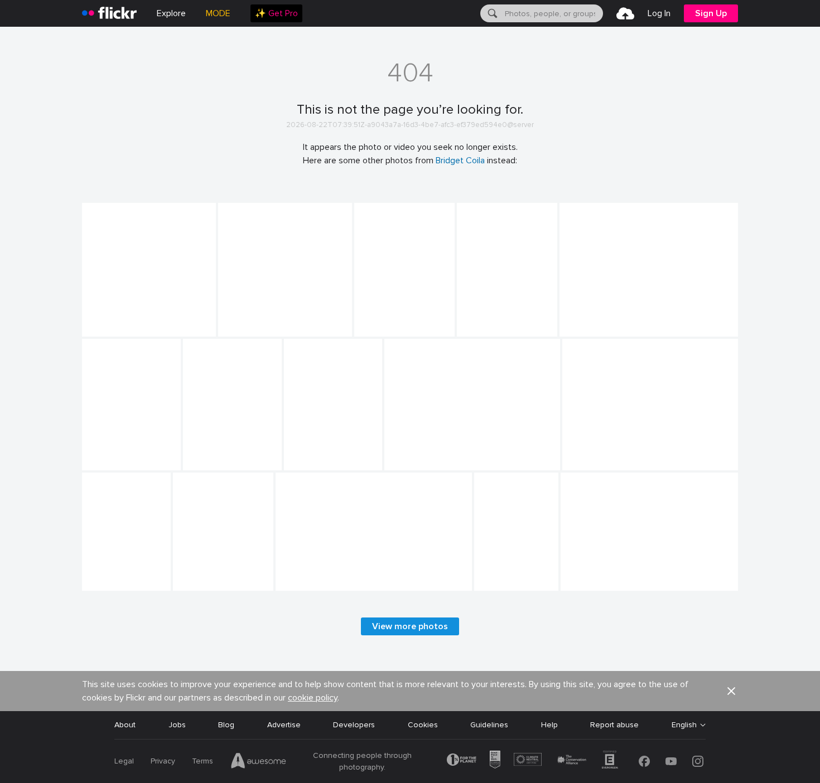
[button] (186, 327)
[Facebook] (644, 761)
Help (549, 724)
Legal (124, 761)
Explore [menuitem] (171, 13)
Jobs (177, 724)
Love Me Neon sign (598, 319)
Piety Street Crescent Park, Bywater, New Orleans (496, 573)
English (684, 725)
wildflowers (208, 453)
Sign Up (711, 13)
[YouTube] (671, 761)
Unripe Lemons (415, 453)
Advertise (284, 724)
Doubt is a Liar (314, 453)
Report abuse (614, 724)
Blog (226, 724)
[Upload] (625, 13)
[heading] (109, 13)
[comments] (206, 327)
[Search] (491, 13)
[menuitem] (276, 13)
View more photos (410, 626)
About (125, 724)
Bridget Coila (460, 160)
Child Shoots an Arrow (608, 453)
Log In (659, 13)
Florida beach (383, 319)
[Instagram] (698, 761)
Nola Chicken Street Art (323, 573)
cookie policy (312, 697)
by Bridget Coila (107, 328)
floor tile (102, 573)
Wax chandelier (487, 319)
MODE (218, 13)
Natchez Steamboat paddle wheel (128, 319)
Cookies (423, 724)
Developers (354, 724)
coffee (98, 453)
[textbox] (553, 13)
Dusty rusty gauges (600, 573)
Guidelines (489, 724)
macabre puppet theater (262, 319)
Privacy (163, 761)
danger (189, 573)
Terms (202, 761)
